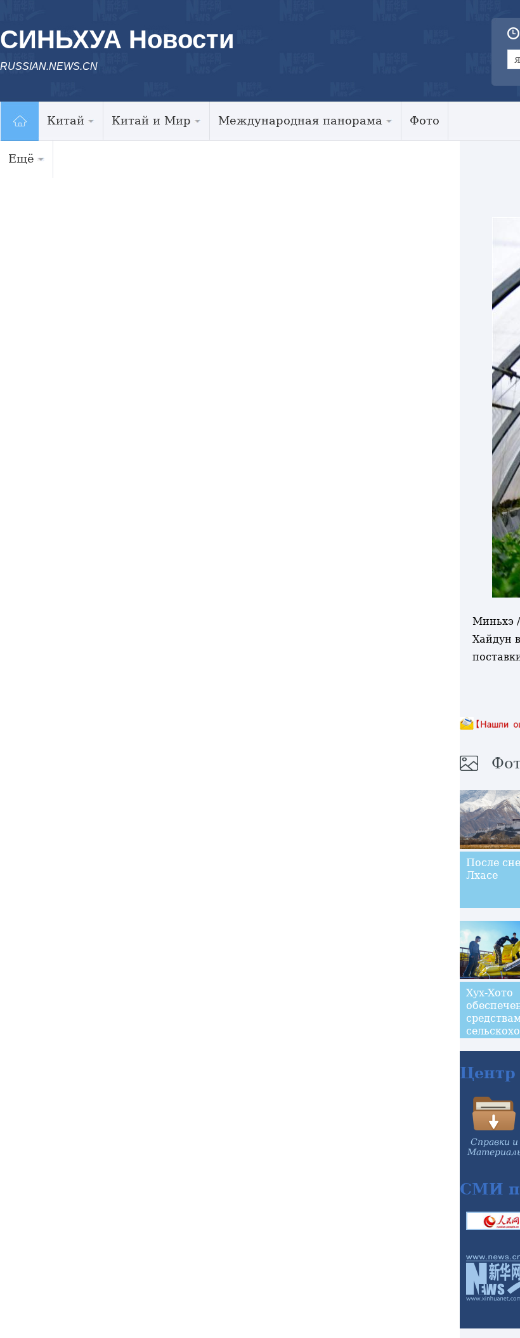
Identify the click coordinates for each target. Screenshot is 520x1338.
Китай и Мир (151, 120)
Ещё (21, 158)
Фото (424, 120)
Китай (65, 120)
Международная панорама (300, 120)
